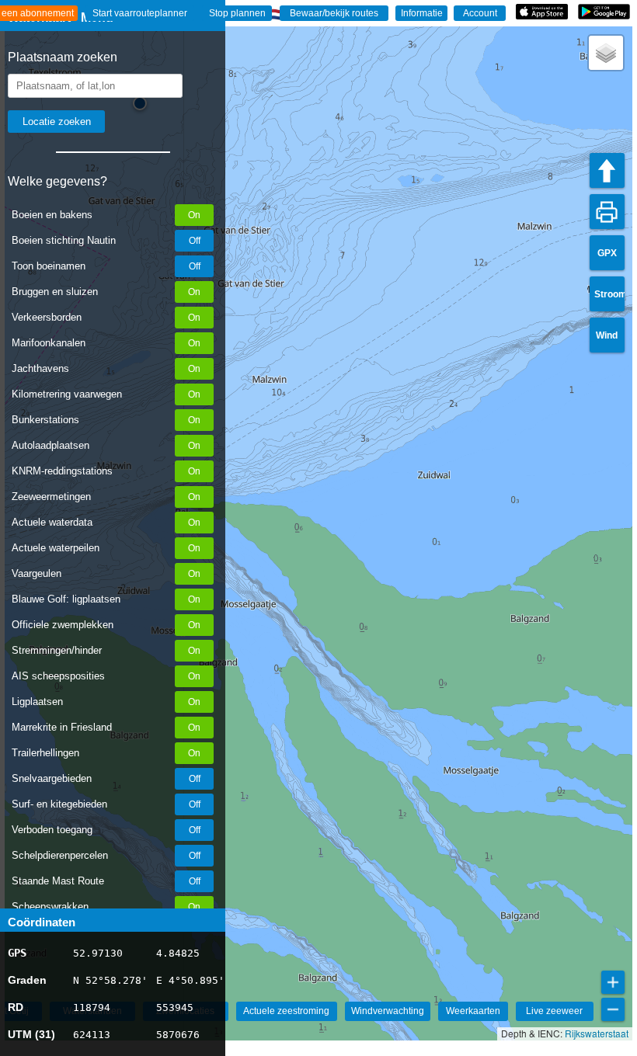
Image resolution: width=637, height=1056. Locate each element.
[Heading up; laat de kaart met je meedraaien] (607, 170)
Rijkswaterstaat (596, 1033)
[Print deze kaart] (607, 211)
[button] (606, 53)
